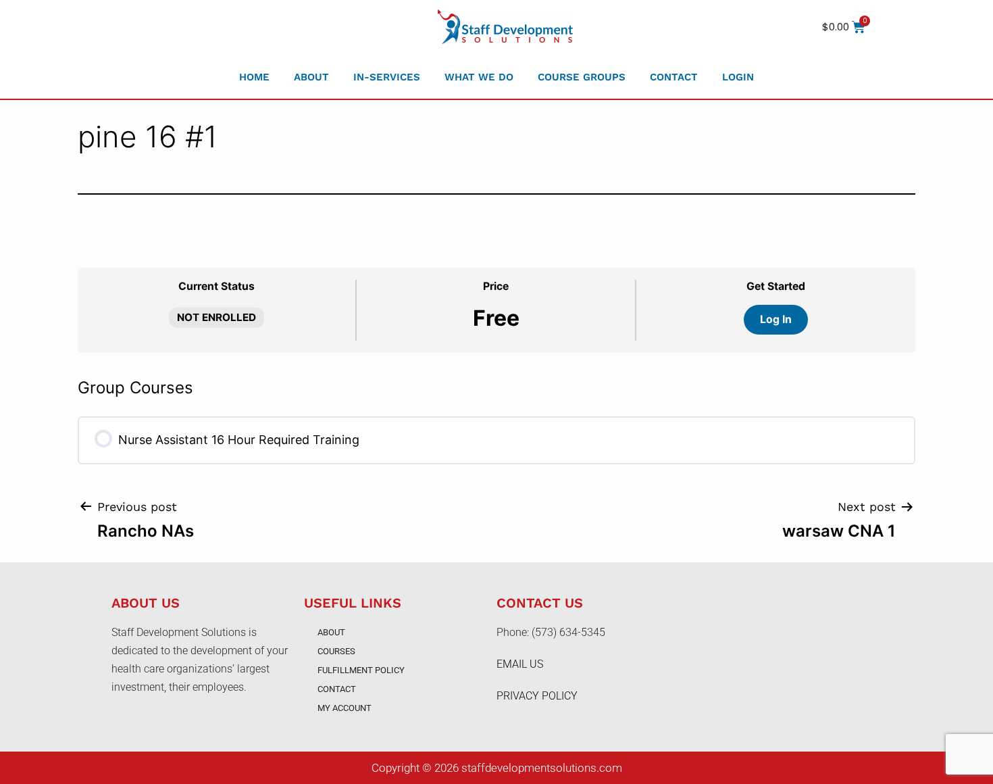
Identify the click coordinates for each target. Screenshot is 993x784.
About (311, 77)
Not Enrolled (216, 317)
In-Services (386, 77)
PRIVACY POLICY (537, 695)
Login (738, 77)
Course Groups (582, 77)
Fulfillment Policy (361, 670)
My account (344, 708)
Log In (776, 319)
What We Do (478, 77)
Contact (674, 77)
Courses (336, 651)
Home (254, 77)
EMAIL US (519, 664)
